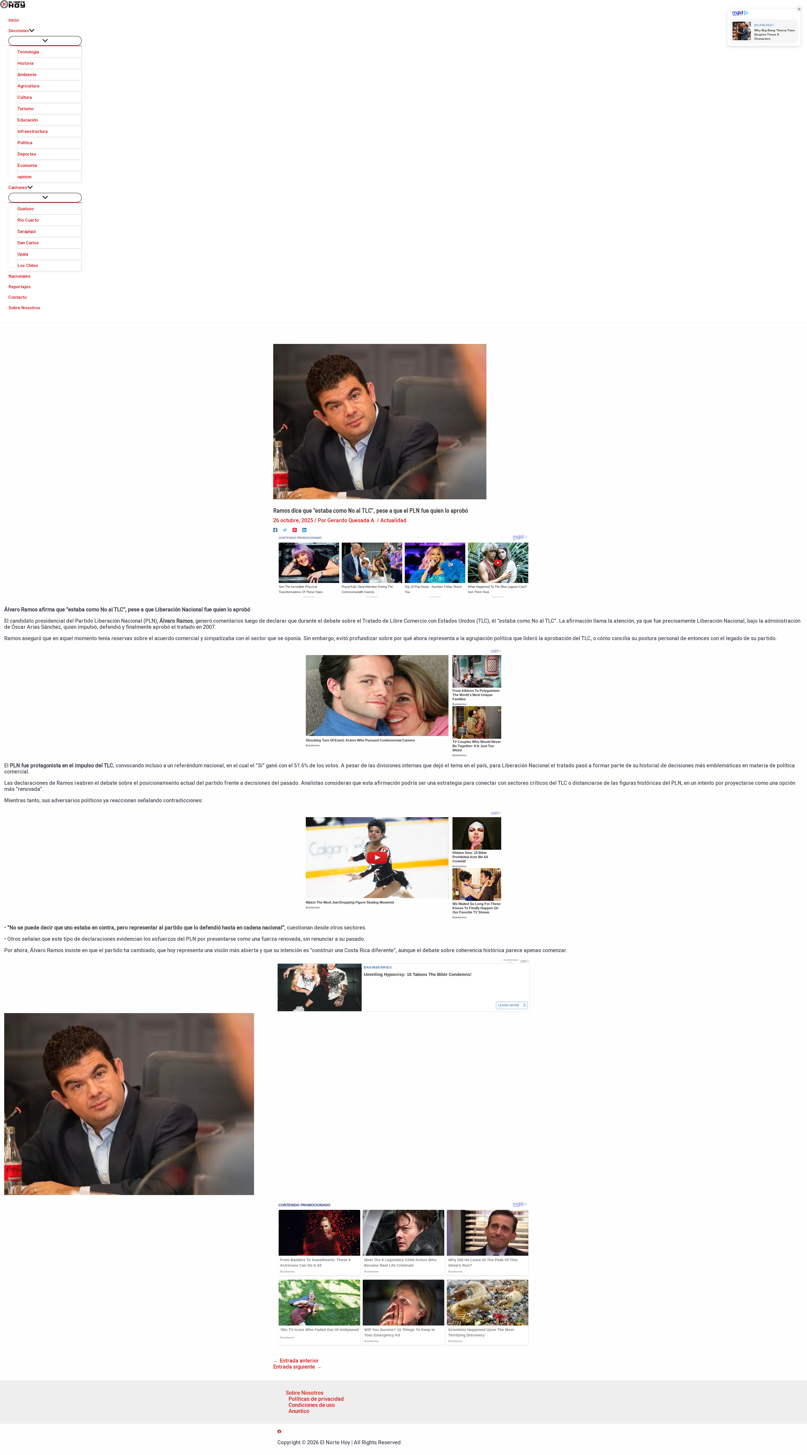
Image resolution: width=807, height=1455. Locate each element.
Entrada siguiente (297, 1367)
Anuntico (299, 1411)
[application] (31, 30)
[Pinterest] (295, 529)
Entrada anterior (296, 1361)
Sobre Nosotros (304, 1393)
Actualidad (393, 520)
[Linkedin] (304, 529)
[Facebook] (275, 529)
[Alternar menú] (45, 41)
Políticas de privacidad (316, 1399)
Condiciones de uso (312, 1405)
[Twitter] (285, 529)
